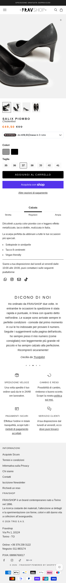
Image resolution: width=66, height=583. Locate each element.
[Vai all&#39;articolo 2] (16, 107)
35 (6, 165)
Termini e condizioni (13, 460)
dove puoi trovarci (49, 429)
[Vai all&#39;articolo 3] (26, 107)
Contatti (6, 477)
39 (40, 165)
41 (57, 165)
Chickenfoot (9, 121)
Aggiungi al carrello (33, 174)
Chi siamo (8, 471)
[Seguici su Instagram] (12, 560)
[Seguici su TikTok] (19, 560)
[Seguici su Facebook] (4, 560)
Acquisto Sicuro (11, 454)
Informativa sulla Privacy (15, 465)
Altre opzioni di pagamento (33, 193)
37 (23, 165)
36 (14, 165)
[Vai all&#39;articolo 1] (6, 107)
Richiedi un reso (11, 488)
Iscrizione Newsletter (13, 482)
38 (32, 165)
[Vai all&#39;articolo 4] (36, 107)
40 (49, 165)
